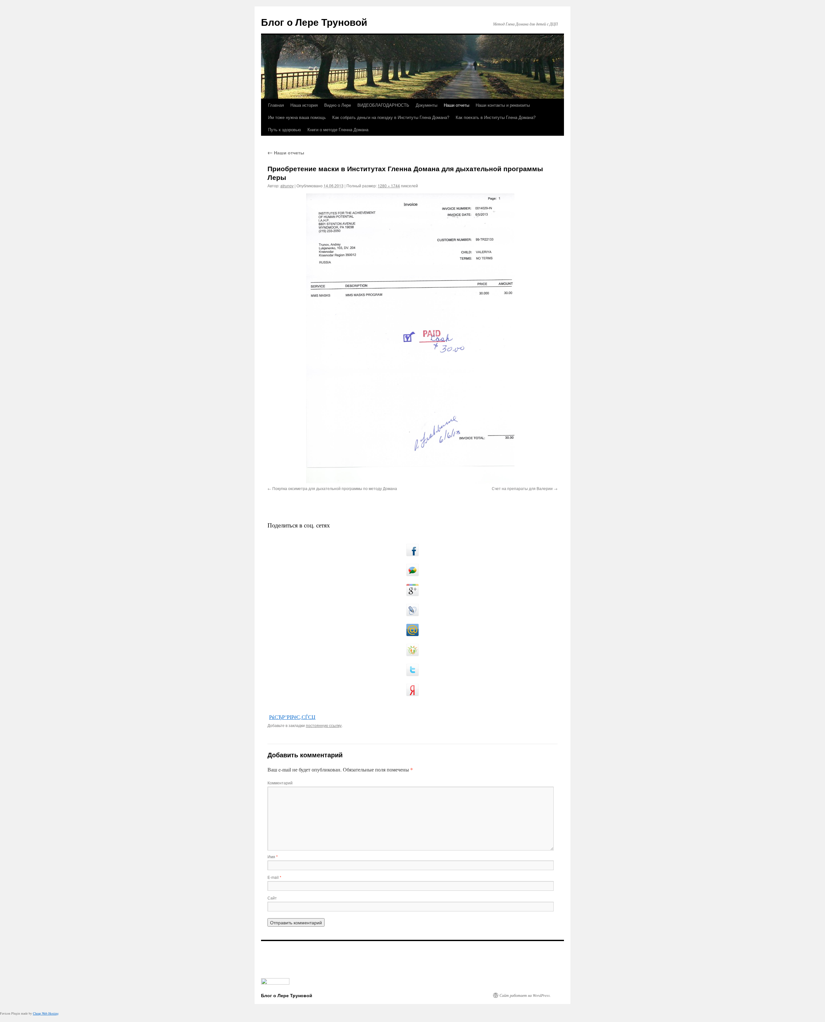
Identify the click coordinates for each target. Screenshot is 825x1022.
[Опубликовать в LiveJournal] (412, 610)
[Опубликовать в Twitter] (412, 670)
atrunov (287, 185)
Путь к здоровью (284, 129)
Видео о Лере (337, 105)
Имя (272, 856)
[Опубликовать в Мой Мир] (412, 630)
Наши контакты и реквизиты (503, 105)
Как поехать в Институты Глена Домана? (496, 117)
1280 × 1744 (389, 185)
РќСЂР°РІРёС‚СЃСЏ (292, 716)
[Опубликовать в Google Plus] (412, 590)
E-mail (274, 877)
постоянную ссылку (324, 725)
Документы (426, 105)
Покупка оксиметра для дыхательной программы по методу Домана (334, 488)
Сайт (272, 897)
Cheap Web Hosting (46, 1013)
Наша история (304, 105)
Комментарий (280, 782)
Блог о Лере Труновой (314, 22)
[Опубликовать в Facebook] (412, 550)
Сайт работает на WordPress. (525, 995)
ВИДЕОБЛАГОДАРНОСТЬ (383, 105)
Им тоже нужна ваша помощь (297, 117)
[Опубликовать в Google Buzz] (412, 570)
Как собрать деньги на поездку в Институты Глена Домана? (390, 117)
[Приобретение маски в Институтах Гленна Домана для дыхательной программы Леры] (412, 338)
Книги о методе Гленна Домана (337, 129)
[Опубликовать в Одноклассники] (412, 650)
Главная (276, 105)
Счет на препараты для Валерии (522, 488)
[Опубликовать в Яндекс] (412, 690)
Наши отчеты (456, 105)
